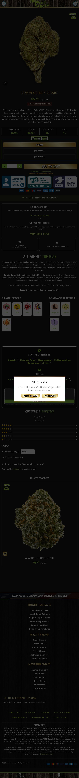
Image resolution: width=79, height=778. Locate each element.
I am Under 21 (50, 396)
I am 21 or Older (30, 396)
